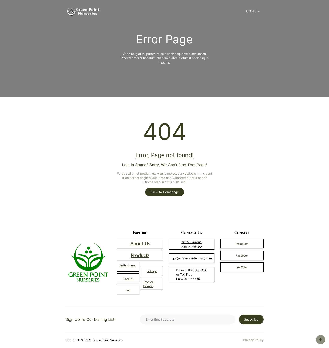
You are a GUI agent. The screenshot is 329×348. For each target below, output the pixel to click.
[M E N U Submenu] (260, 11)
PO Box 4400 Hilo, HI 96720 (191, 244)
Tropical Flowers (148, 284)
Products (140, 255)
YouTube (242, 267)
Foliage (152, 271)
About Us (140, 243)
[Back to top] (320, 339)
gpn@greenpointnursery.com (191, 258)
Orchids (128, 279)
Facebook (242, 255)
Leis (128, 290)
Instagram (242, 243)
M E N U (251, 11)
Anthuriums (127, 265)
